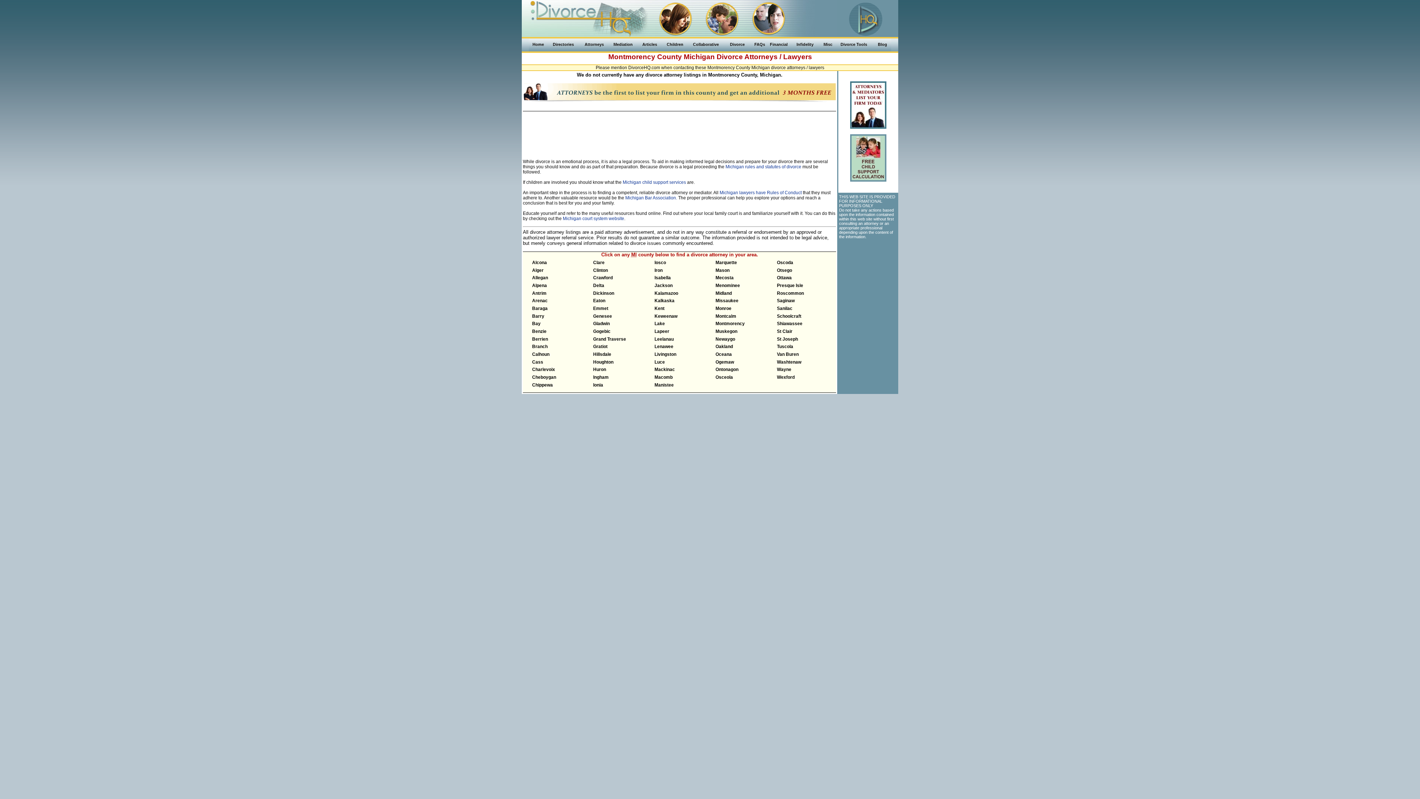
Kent (660, 308)
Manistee (664, 385)
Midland (724, 293)
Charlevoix (543, 369)
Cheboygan (544, 377)
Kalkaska (664, 300)
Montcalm (726, 316)
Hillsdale (602, 354)
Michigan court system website (593, 218)
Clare (599, 262)
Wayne (784, 369)
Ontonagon (727, 369)
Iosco (660, 262)
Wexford (786, 377)
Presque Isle (790, 285)
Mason (723, 270)
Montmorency (730, 323)
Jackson (664, 285)
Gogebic (602, 331)
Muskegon (726, 331)
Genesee (602, 316)
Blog (882, 44)
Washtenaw (789, 362)
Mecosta (725, 277)
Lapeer (662, 331)
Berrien (540, 339)
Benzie (539, 331)
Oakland (724, 346)
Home (538, 44)
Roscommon (790, 293)
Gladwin (601, 323)
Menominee (728, 285)
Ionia (598, 385)
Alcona (539, 262)
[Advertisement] (679, 131)
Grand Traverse (609, 339)
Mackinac (665, 369)
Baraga (540, 308)
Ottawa (784, 277)
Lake (660, 323)
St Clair (784, 331)
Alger (538, 270)
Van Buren (788, 354)
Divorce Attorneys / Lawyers (764, 57)
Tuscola (785, 346)
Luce (660, 362)
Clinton (600, 270)
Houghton (603, 362)
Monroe (723, 308)
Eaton (599, 300)
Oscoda (785, 262)
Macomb (664, 377)
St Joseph (787, 339)
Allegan (540, 277)
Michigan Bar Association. (651, 197)
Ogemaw (725, 362)
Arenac (540, 300)
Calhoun (541, 354)
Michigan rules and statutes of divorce (763, 166)
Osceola (724, 377)
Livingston (665, 354)
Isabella (663, 277)
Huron (599, 369)
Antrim (539, 293)
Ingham (601, 377)
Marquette (726, 262)
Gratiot (600, 346)
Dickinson (603, 293)
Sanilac (784, 308)
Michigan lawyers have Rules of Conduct (761, 192)
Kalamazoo (666, 293)
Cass (537, 362)
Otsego (784, 270)
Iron (659, 270)
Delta (598, 285)
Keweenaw (666, 316)
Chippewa (542, 385)
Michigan (699, 57)
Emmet (600, 308)
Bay (536, 323)
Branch (540, 346)
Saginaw (786, 300)
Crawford (603, 277)
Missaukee (727, 300)
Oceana (724, 354)
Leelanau (664, 339)
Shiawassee (789, 323)
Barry (538, 316)
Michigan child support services (654, 182)
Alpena (539, 285)
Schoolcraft (789, 316)
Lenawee (664, 346)
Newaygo (725, 339)
